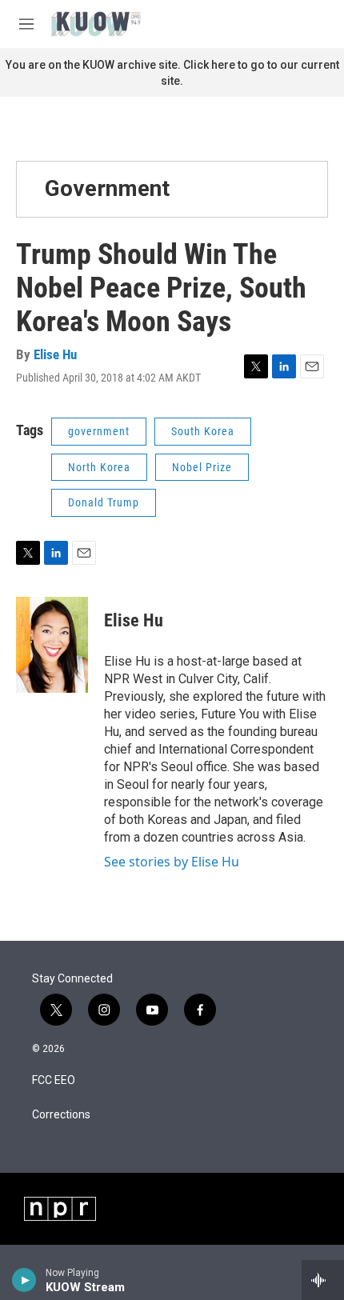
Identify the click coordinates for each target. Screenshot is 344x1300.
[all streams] (323, 1280)
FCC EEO (53, 1080)
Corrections (61, 1115)
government (99, 431)
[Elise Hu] (52, 645)
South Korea (202, 431)
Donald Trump (103, 502)
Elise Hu (55, 354)
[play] (24, 1280)
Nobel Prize (202, 467)
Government (107, 188)
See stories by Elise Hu (171, 861)
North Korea (99, 467)
